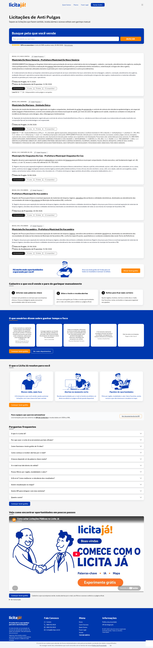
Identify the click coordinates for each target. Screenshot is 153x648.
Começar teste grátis (19, 351)
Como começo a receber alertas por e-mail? (28, 453)
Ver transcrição (16, 599)
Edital (39, 88)
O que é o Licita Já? (18, 433)
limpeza (68, 160)
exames (50, 66)
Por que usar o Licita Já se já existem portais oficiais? (32, 440)
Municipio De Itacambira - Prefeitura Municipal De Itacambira (43, 229)
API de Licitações (42, 417)
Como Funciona (83, 625)
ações (79, 109)
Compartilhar (50, 88)
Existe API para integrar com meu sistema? (28, 491)
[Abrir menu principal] (142, 4)
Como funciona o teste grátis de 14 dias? (27, 446)
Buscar (130, 39)
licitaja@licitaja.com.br (53, 630)
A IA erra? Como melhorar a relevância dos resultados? (33, 478)
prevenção (88, 109)
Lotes (30, 88)
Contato (48, 622)
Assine (81, 632)
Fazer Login (82, 630)
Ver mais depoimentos (42, 351)
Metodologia (68, 45)
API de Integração (107, 625)
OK (110, 645)
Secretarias (35, 200)
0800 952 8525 (51, 625)
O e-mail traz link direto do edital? (24, 465)
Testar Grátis (97, 5)
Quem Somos (83, 627)
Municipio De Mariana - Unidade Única (31, 105)
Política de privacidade (109, 622)
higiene (72, 233)
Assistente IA (19, 88)
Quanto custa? (17, 497)
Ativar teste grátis (131, 271)
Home (81, 622)
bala (29, 169)
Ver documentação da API (131, 416)
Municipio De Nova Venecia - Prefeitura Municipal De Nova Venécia (45, 60)
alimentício (49, 160)
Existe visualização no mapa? (22, 485)
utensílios (79, 198)
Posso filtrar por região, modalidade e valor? (29, 472)
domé (104, 233)
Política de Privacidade (99, 645)
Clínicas (31, 64)
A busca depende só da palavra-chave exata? (29, 459)
